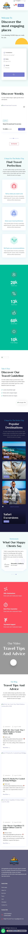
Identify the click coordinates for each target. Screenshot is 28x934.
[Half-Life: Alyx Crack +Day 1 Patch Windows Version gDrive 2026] (14, 714)
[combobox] (14, 55)
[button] (10, 138)
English (18, 0)
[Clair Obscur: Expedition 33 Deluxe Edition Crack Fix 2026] (14, 809)
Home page (4, 887)
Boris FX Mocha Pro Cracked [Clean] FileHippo (14, 780)
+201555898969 (7, 914)
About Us (3, 890)
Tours (2, 896)
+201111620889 (7, 916)
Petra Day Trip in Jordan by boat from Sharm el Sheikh (13, 126)
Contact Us (4, 905)
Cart (2, 899)
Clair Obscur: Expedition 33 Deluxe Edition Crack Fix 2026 (13, 828)
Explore (22, 133)
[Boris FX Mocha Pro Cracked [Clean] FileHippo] (14, 762)
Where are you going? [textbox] (8, 55)
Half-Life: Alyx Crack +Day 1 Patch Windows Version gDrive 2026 (13, 732)
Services (3, 893)
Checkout (3, 902)
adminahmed (7, 727)
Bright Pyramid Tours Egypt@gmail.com (14, 919)
